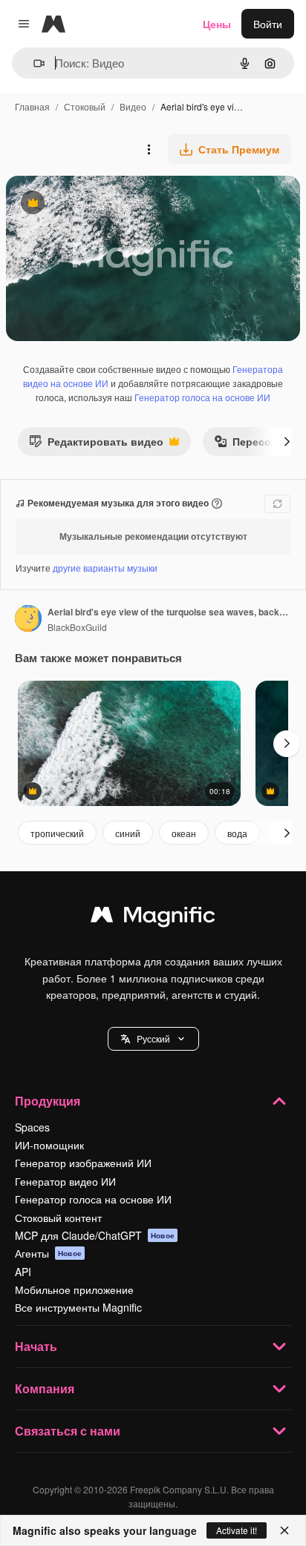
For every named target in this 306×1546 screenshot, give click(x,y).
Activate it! (236, 1530)
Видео (133, 106)
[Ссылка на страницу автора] (28, 620)
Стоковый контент (58, 1217)
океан (184, 833)
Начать (36, 1346)
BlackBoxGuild (77, 627)
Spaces (32, 1127)
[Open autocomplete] (33, 63)
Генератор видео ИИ (65, 1181)
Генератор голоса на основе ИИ (202, 397)
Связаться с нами (67, 1430)
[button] (153, 1039)
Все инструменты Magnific (78, 1307)
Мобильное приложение (74, 1289)
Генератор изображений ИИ (83, 1162)
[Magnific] (153, 918)
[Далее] (286, 441)
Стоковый (84, 106)
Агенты (48, 1253)
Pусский (153, 1038)
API (23, 1271)
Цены (217, 23)
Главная (32, 106)
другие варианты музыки (105, 567)
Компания (44, 1388)
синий (127, 833)
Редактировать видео (96, 444)
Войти (267, 23)
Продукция (47, 1100)
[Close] (284, 1530)
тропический (57, 833)
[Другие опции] (148, 149)
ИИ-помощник (49, 1144)
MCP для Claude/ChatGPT (95, 1235)
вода (237, 833)
